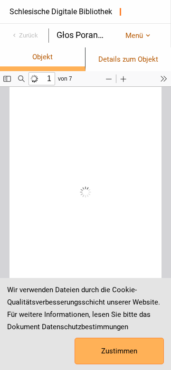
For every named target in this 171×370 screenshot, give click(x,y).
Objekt (42, 57)
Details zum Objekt (128, 59)
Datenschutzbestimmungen (85, 327)
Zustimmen (119, 351)
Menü (134, 35)
